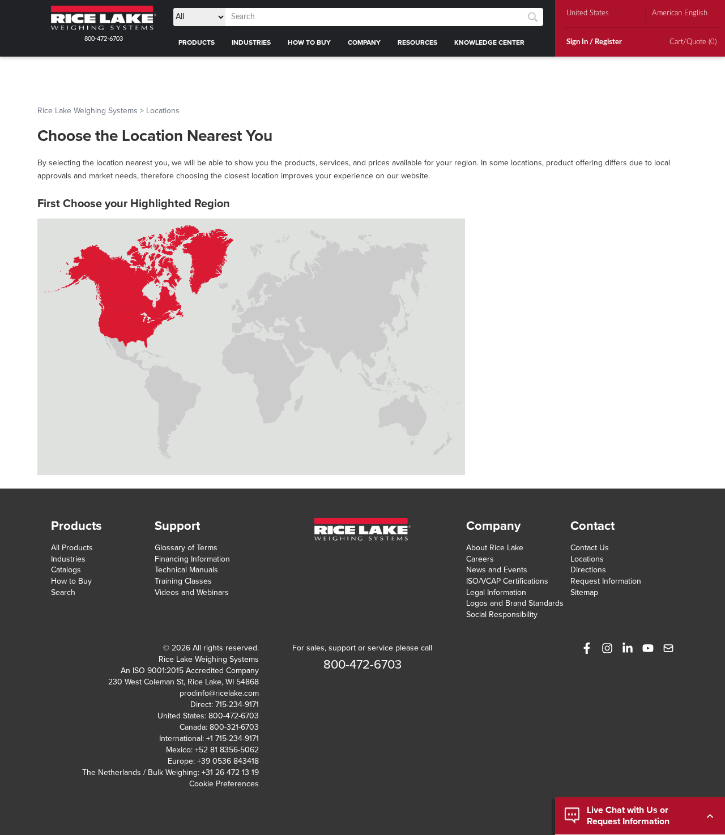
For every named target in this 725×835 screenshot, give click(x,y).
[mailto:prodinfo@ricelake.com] (668, 648)
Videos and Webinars (192, 592)
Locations (587, 559)
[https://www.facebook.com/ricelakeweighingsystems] (586, 648)
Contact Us (589, 548)
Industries (68, 559)
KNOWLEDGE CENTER (489, 42)
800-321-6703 (234, 727)
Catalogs (66, 570)
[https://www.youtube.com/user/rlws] (648, 648)
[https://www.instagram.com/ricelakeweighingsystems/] (607, 648)
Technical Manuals (186, 570)
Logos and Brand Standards (515, 603)
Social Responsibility (502, 614)
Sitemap (584, 592)
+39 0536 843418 (228, 761)
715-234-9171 (237, 704)
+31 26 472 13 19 (230, 772)
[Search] (532, 17)
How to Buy (71, 581)
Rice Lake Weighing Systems (87, 110)
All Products (72, 548)
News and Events (496, 570)
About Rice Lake (494, 548)
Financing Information (192, 559)
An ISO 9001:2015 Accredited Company (190, 670)
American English (679, 13)
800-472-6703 (103, 39)
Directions (588, 570)
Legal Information (496, 592)
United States (587, 13)
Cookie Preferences (224, 784)
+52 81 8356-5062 (227, 750)
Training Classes (183, 581)
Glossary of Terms (186, 548)
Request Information (605, 581)
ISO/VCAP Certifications (507, 581)
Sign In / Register (594, 42)
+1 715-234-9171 (232, 738)
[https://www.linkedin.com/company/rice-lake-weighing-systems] (627, 648)
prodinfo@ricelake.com (219, 693)
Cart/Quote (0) (693, 42)
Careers (480, 559)
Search (63, 592)
